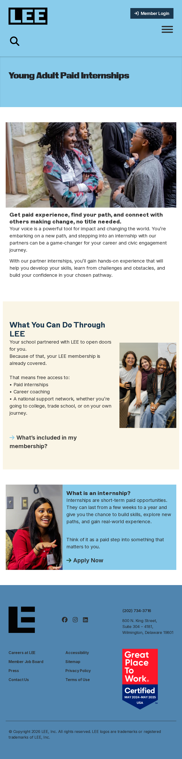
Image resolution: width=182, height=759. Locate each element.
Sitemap (72, 661)
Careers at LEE (22, 652)
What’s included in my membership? (43, 442)
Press (14, 670)
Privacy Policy (78, 670)
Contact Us (19, 679)
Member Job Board (26, 661)
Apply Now (88, 560)
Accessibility (77, 652)
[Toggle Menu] (167, 29)
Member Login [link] (154, 13)
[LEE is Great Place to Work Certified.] (140, 678)
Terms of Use (77, 679)
